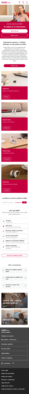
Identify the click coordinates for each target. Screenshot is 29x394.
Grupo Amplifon (5, 332)
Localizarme (18, 202)
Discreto (6, 97)
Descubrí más (14, 66)
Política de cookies (6, 376)
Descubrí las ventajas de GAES (14, 255)
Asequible (6, 190)
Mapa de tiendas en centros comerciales (13, 389)
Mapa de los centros (7, 386)
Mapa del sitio (5, 383)
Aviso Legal (4, 370)
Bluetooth (6, 128)
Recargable (7, 159)
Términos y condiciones (8, 379)
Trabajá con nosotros (7, 336)
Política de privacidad (7, 373)
